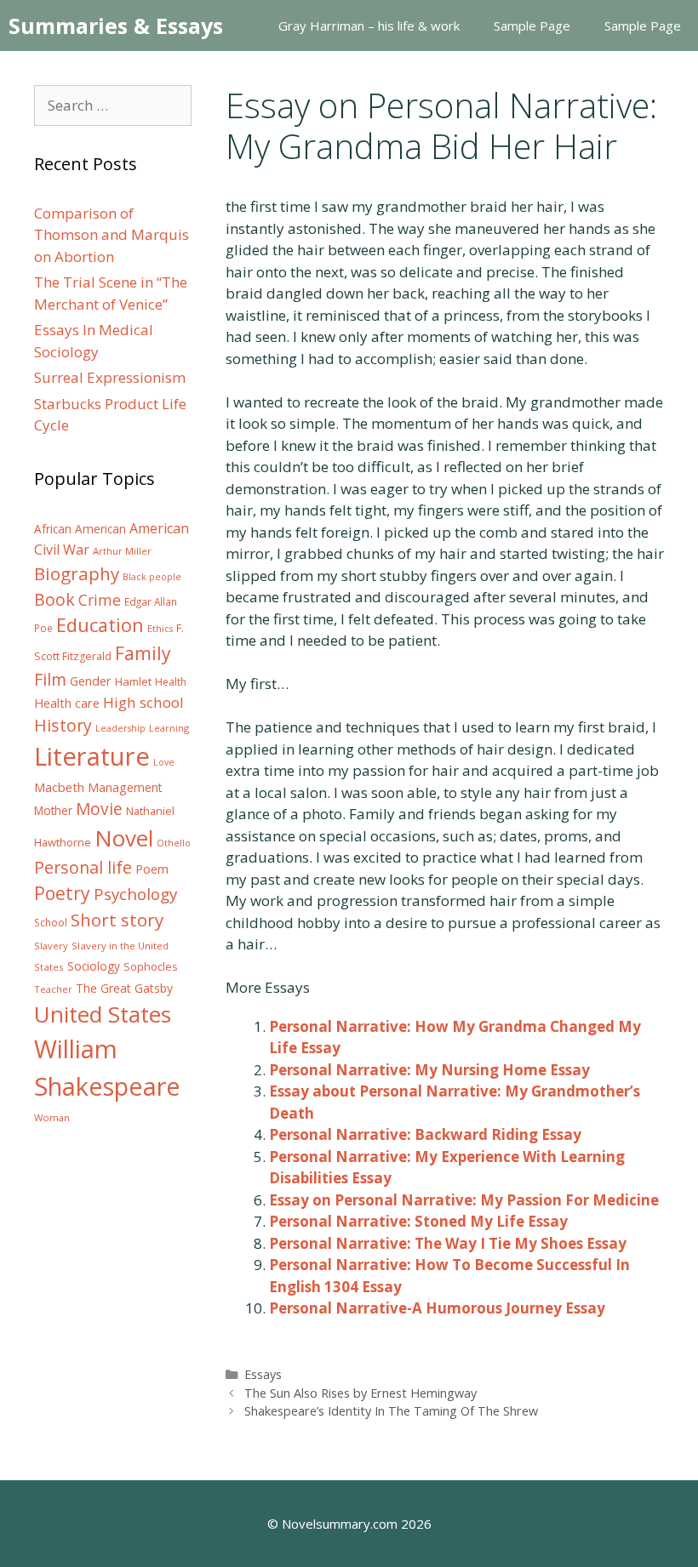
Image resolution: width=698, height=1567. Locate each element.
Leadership (120, 728)
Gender (91, 681)
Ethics (160, 629)
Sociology (93, 966)
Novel (123, 838)
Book (54, 599)
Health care (67, 703)
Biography (76, 573)
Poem (152, 869)
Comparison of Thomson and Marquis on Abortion (111, 234)
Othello (174, 843)
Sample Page (532, 25)
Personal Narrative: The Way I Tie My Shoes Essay (447, 1243)
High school (143, 702)
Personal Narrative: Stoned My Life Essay (418, 1221)
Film (50, 679)
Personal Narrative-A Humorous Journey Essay (437, 1308)
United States (102, 1014)
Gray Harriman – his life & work (369, 25)
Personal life (83, 867)
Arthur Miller (122, 550)
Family (143, 653)
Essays (263, 1374)
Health (170, 682)
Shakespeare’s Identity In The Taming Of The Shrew (391, 1411)
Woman (52, 1117)
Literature (92, 756)
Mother (53, 810)
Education (100, 625)
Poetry (62, 892)
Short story (117, 920)
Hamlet (133, 681)
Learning (169, 727)
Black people (152, 577)
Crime (99, 600)
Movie (99, 809)
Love (163, 762)
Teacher (53, 989)
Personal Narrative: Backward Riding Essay (425, 1134)
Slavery (51, 945)
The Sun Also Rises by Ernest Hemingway (360, 1393)
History (63, 725)
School (50, 922)
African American (80, 529)
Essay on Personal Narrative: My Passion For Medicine (464, 1200)
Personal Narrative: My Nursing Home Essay (429, 1070)
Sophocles (150, 966)
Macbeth (59, 786)
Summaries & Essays (116, 25)
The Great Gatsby (124, 988)
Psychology (135, 894)
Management (125, 787)
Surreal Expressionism (110, 377)
